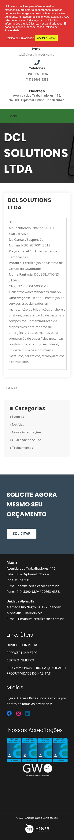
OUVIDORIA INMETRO (22, 645)
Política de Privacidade (20, 38)
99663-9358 (51, 591)
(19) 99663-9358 (37, 79)
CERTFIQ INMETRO (20, 660)
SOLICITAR (21, 533)
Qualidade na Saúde (26, 440)
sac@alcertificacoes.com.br (37, 54)
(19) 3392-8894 (37, 74)
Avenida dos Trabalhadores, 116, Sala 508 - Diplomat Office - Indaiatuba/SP (37, 97)
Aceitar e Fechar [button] (46, 38)
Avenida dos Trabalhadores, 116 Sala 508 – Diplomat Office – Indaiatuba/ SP (31, 574)
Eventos (18, 417)
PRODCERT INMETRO (22, 653)
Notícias (18, 424)
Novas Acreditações (26, 432)
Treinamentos (22, 448)
